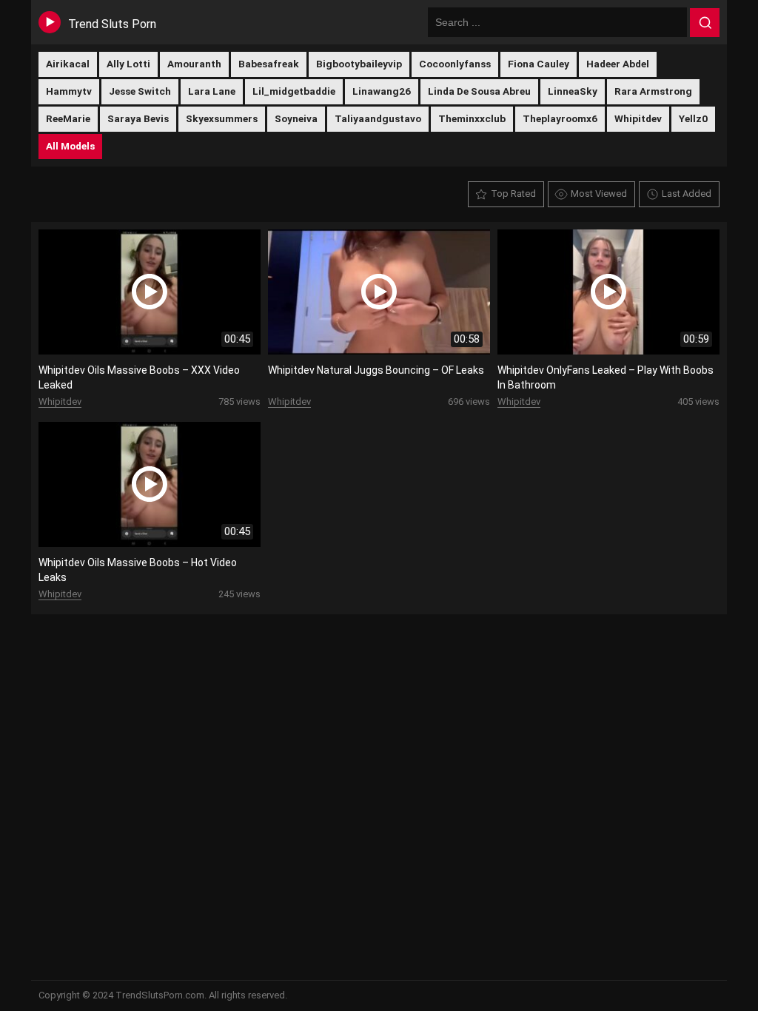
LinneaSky (572, 91)
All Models (70, 146)
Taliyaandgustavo (378, 118)
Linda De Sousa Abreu (479, 91)
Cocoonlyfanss (455, 64)
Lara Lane (211, 91)
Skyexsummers (222, 118)
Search (705, 23)
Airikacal (68, 64)
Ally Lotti (128, 64)
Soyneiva (296, 118)
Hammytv (69, 91)
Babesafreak (268, 64)
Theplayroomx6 (560, 118)
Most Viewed (599, 193)
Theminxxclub (472, 118)
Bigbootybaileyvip (359, 64)
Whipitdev (638, 118)
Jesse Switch (140, 91)
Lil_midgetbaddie (293, 91)
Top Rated (513, 193)
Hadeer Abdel (617, 64)
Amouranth (194, 64)
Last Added (686, 193)
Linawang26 (381, 91)
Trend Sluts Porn (112, 24)
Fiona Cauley (538, 64)
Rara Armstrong (653, 91)
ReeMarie (68, 118)
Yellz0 (693, 118)
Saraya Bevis (138, 118)
